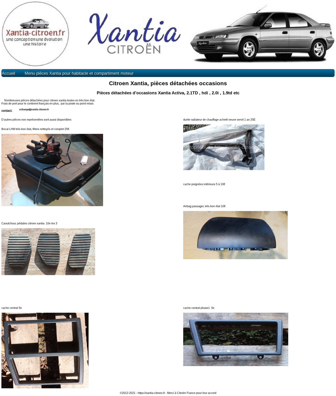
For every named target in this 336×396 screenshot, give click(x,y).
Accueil (8, 73)
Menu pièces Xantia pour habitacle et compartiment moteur (78, 73)
